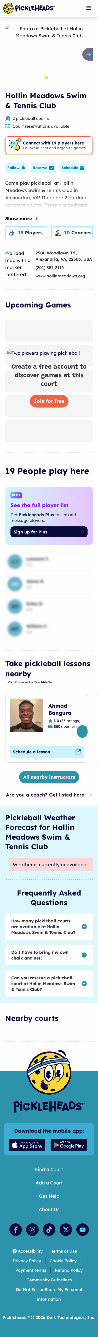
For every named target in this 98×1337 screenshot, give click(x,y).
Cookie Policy (63, 1260)
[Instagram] (32, 1229)
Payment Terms (30, 1270)
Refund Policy (69, 1270)
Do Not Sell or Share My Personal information (49, 1294)
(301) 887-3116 (50, 267)
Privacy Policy (27, 1260)
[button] (16, 168)
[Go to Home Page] (29, 8)
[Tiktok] (49, 1229)
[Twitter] (66, 1229)
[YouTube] (82, 1229)
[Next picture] (89, 54)
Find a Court (49, 1169)
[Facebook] (15, 1229)
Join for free (49, 401)
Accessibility (30, 1251)
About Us (49, 1209)
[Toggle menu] (88, 8)
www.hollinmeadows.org (60, 275)
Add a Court (49, 1183)
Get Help (49, 1196)
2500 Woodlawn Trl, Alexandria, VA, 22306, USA (64, 256)
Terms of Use (64, 1251)
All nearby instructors (49, 777)
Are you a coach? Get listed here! (46, 795)
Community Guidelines (49, 1279)
